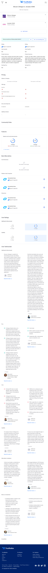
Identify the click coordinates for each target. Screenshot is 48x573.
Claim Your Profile (36, 556)
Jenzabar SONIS (11, 23)
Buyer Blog (19, 556)
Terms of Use (4, 565)
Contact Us (4, 560)
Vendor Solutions (36, 554)
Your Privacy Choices (24, 565)
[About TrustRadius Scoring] (2, 46)
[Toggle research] (6, 2)
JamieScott (9, 531)
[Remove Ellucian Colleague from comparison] (45, 14)
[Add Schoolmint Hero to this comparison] (44, 179)
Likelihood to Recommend (7, 221)
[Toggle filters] (2, 2)
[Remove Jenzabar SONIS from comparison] (45, 22)
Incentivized (30, 313)
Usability (3, 232)
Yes (30, 39)
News (3, 559)
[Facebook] (39, 566)
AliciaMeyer (10, 482)
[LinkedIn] (45, 566)
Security (10, 565)
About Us (4, 554)
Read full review (7, 278)
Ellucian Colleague (11, 15)
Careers (3, 557)
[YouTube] (36, 566)
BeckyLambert (10, 374)
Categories (19, 554)
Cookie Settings (16, 566)
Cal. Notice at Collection (7, 566)
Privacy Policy (16, 565)
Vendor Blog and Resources (38, 557)
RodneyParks (10, 418)
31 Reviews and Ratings (11, 16)
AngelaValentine (33, 316)
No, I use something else (39, 39)
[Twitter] (42, 566)
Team (3, 556)
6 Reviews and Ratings (11, 24)
